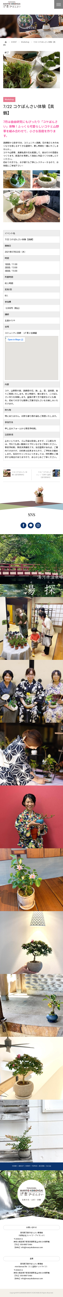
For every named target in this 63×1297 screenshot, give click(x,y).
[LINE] (31, 525)
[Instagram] (38, 525)
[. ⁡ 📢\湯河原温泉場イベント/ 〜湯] (31, 565)
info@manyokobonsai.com (32, 1247)
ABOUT (21, 1166)
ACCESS (41, 1166)
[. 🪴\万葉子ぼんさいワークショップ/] (31, 628)
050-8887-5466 (26, 1245)
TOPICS (34, 1166)
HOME (14, 1166)
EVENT (14, 42)
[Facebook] (23, 525)
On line (48, 1166)
